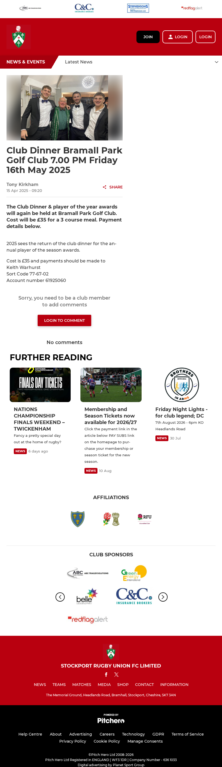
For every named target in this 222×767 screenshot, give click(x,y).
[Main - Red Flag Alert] (192, 9)
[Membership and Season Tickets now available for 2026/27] (110, 385)
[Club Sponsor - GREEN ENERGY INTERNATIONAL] (134, 574)
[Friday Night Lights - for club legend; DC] (181, 385)
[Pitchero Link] (111, 721)
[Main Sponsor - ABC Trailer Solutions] (30, 9)
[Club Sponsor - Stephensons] (138, 9)
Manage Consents (145, 741)
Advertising (80, 734)
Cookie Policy (107, 741)
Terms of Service (188, 734)
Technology (133, 734)
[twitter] (116, 675)
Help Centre (30, 734)
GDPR (158, 734)
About (56, 734)
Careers (107, 734)
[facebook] (106, 675)
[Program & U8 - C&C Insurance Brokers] (84, 9)
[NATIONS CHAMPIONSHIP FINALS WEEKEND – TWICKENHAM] (40, 385)
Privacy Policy (72, 741)
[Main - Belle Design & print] (88, 597)
